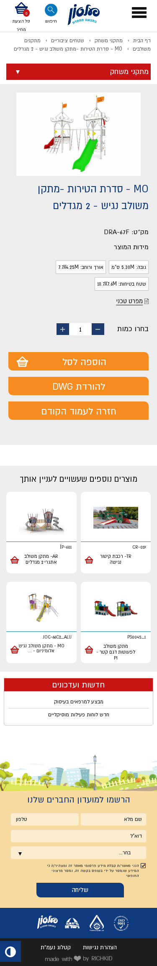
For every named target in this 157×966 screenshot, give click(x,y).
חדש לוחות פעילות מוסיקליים (78, 715)
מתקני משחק (109, 40)
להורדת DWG (78, 386)
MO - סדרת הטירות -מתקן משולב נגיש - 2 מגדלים (68, 49)
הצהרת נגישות (100, 947)
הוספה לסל (84, 361)
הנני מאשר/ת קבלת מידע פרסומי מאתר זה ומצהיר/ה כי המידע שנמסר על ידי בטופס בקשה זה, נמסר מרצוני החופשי (93, 871)
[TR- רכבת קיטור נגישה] (116, 518)
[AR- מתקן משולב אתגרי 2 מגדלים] (41, 518)
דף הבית (142, 40)
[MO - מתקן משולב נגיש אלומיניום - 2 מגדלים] (41, 608)
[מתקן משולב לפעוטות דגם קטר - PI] (116, 608)
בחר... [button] (125, 853)
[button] (21, 17)
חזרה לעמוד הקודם (78, 411)
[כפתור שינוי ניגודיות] (10, 951)
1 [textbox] (80, 329)
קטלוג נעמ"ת (56, 947)
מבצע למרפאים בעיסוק (78, 702)
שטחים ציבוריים (67, 40)
